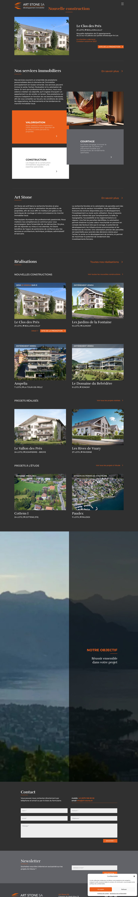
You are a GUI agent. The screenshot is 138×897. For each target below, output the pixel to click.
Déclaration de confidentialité (118, 893)
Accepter (101, 889)
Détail (34, 331)
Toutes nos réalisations (104, 261)
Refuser (124, 889)
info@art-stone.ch (85, 801)
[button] (134, 876)
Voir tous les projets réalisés (108, 400)
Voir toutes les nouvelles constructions (104, 274)
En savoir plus (110, 71)
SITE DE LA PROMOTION (109, 47)
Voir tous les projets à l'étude (108, 465)
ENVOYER (110, 841)
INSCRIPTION (109, 873)
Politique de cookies (103, 893)
